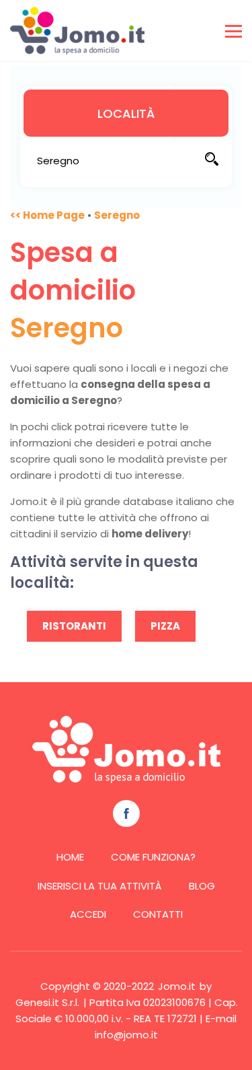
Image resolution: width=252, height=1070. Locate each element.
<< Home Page (47, 215)
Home (70, 857)
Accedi (88, 914)
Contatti (158, 914)
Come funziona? (153, 857)
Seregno (117, 215)
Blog (202, 886)
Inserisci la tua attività (100, 886)
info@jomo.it (126, 1035)
